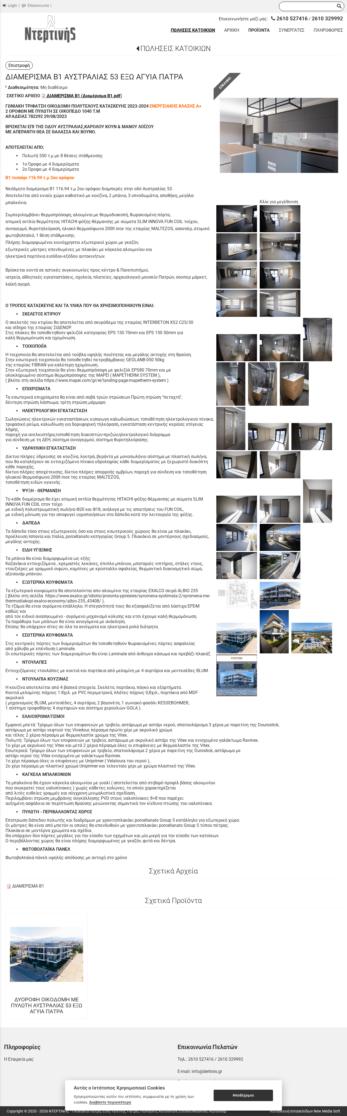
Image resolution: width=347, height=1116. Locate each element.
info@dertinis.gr (207, 1071)
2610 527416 (291, 18)
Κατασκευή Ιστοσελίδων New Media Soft (305, 1111)
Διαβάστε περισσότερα (110, 1102)
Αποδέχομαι (243, 1095)
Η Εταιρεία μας (19, 1059)
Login (12, 5)
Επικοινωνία (38, 5)
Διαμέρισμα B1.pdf (101, 95)
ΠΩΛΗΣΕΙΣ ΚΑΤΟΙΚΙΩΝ (175, 48)
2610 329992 (327, 18)
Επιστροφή (19, 65)
